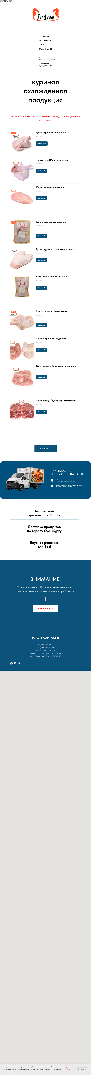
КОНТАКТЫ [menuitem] (45, 45)
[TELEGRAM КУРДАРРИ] (18, 663)
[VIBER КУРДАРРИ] (15, 663)
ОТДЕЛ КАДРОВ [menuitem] (45, 49)
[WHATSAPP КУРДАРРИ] (11, 663)
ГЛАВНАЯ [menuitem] (45, 36)
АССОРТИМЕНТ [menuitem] (45, 40)
